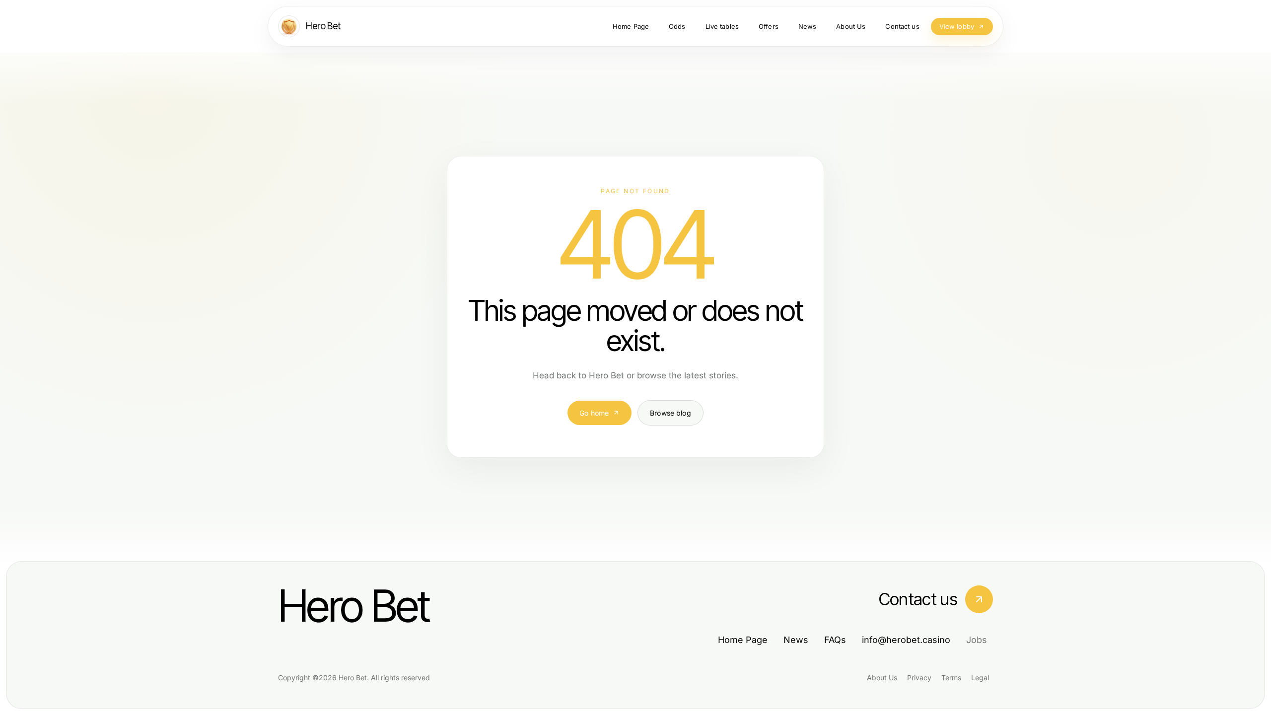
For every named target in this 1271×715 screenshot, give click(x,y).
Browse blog (670, 413)
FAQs (835, 640)
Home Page (743, 640)
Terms (951, 677)
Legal (980, 677)
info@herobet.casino (906, 640)
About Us (882, 677)
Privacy (919, 677)
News (795, 640)
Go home (594, 413)
